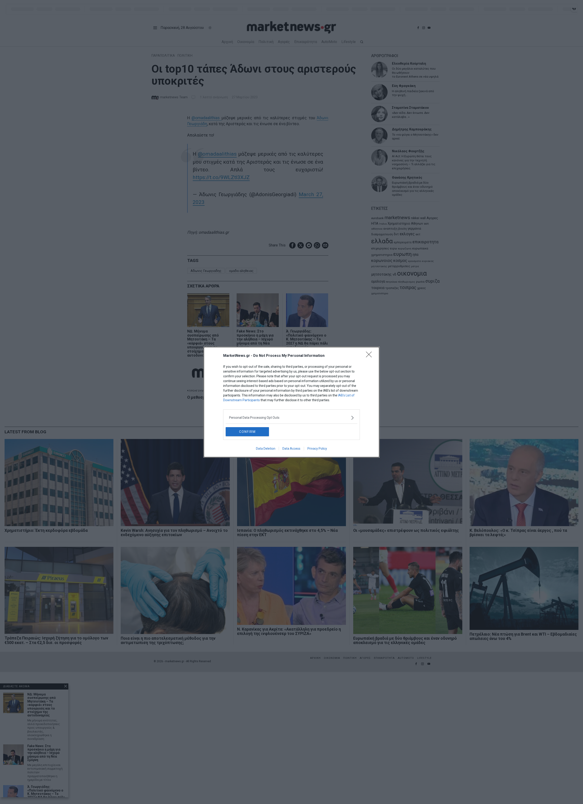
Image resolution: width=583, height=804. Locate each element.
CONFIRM (247, 432)
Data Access (291, 448)
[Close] (370, 356)
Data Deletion (265, 448)
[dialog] (291, 402)
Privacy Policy (317, 448)
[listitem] (291, 417)
